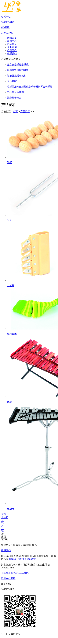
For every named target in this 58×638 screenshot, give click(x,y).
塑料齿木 (12, 334)
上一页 (4, 517)
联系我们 (12, 53)
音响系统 (47, 86)
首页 (15, 111)
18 (2, 531)
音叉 (9, 220)
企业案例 (12, 47)
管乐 (9, 86)
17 (2, 528)
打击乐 (20, 86)
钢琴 (40, 86)
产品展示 (12, 44)
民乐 (14, 86)
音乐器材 (12, 81)
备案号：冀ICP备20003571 (22, 559)
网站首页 (12, 38)
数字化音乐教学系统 (18, 64)
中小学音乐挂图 (15, 92)
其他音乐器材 (31, 86)
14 (2, 520)
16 (2, 525)
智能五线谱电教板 (16, 75)
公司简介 (12, 50)
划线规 (10, 285)
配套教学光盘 (14, 97)
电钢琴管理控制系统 (18, 70)
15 (2, 523)
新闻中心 (12, 41)
